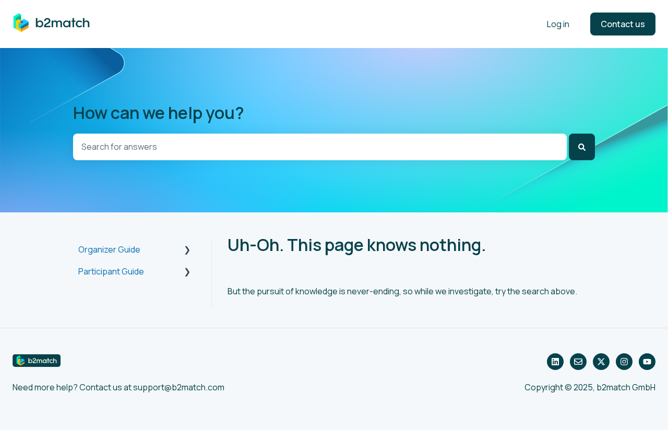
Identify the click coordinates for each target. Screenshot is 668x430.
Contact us (623, 24)
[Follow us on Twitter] (601, 361)
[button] (187, 250)
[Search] (582, 147)
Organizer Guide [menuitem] (109, 249)
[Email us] (578, 361)
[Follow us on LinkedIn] (555, 361)
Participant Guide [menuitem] (111, 271)
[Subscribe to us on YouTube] (647, 361)
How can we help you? (158, 112)
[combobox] (320, 147)
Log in (558, 24)
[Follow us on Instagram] (624, 361)
